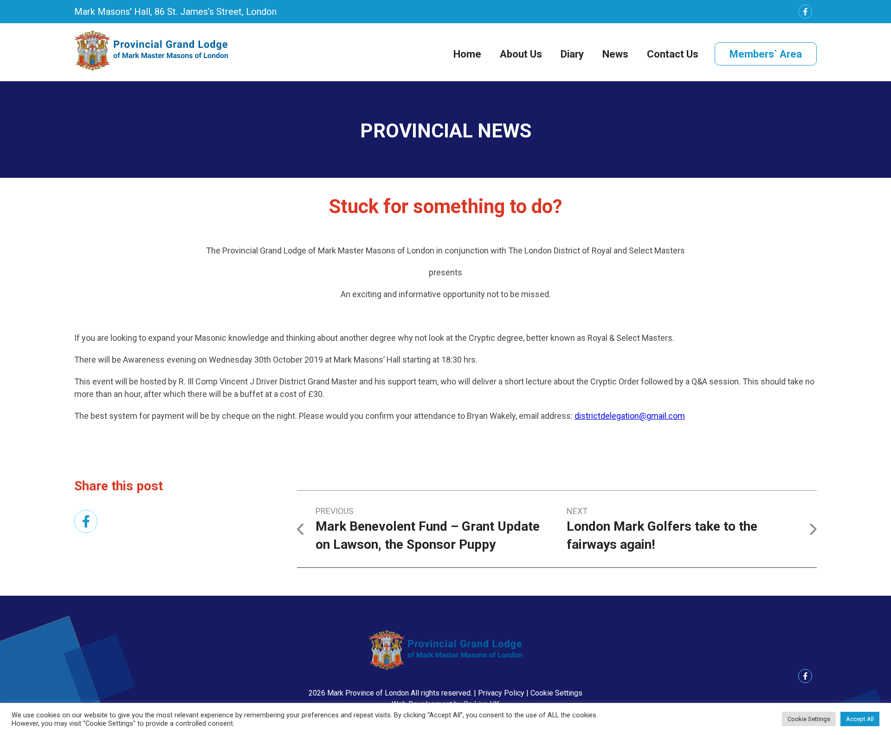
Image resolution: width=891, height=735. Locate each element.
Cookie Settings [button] (556, 693)
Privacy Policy (501, 693)
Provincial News (445, 130)
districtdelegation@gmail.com (630, 416)
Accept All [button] (860, 718)
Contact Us (672, 54)
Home (467, 54)
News (615, 54)
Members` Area (766, 54)
